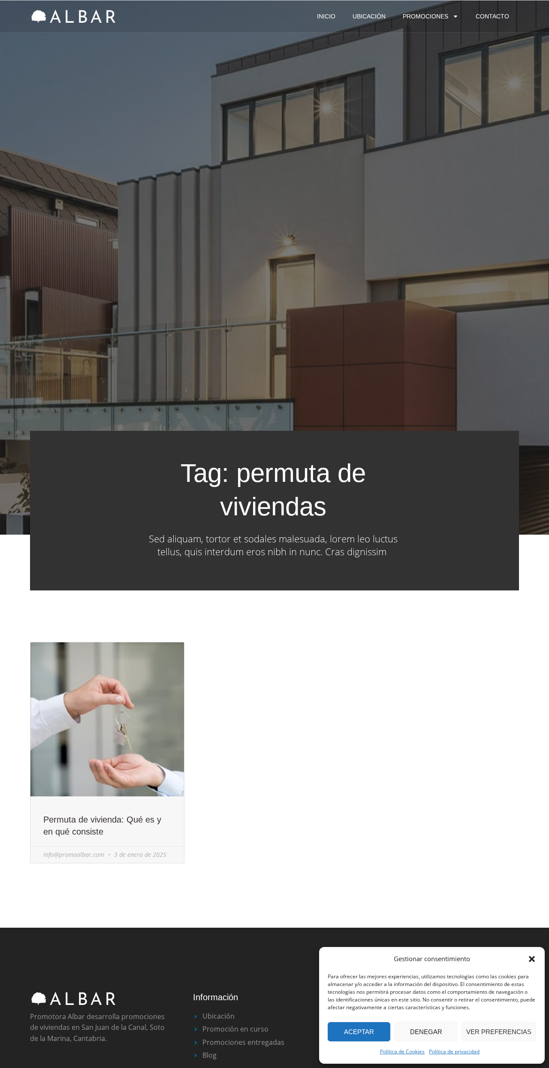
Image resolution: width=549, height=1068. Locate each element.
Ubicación (369, 16)
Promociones (425, 16)
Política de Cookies (402, 1051)
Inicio (326, 16)
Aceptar (359, 1031)
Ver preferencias (498, 1031)
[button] (532, 959)
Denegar (426, 1031)
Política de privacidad (454, 1051)
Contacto (492, 16)
